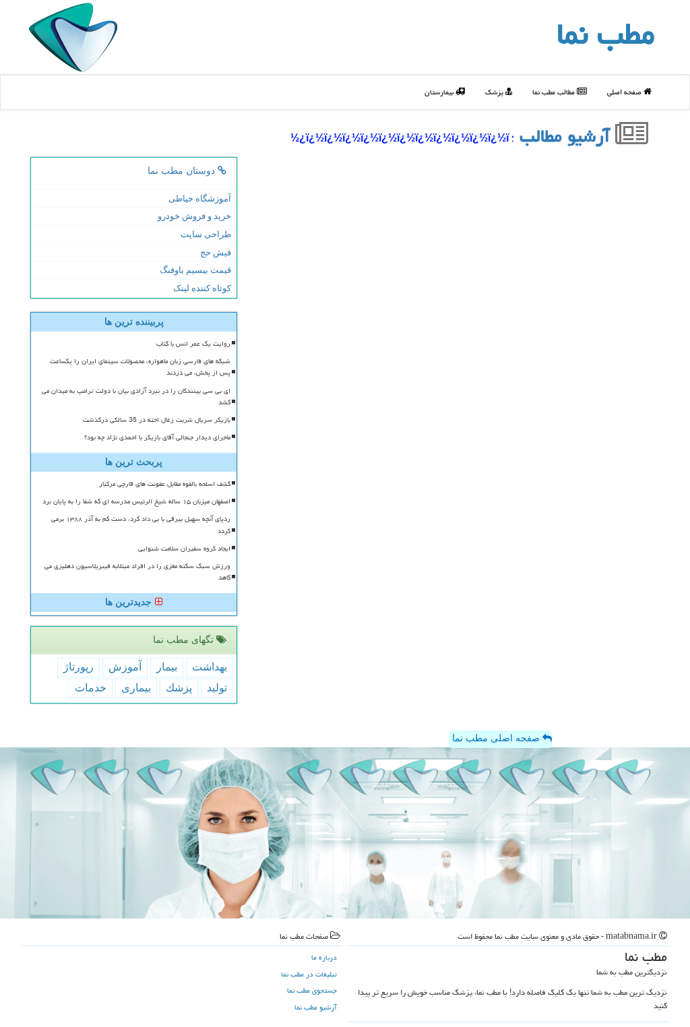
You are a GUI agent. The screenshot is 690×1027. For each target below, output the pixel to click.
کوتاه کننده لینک (202, 288)
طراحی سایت (206, 234)
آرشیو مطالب (567, 136)
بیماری (136, 687)
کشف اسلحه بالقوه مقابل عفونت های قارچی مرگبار (164, 484)
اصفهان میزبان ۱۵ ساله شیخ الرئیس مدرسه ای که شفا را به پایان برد (136, 501)
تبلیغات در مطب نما (309, 974)
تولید (217, 687)
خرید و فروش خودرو (194, 216)
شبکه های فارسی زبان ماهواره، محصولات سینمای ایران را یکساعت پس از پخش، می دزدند (140, 366)
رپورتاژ (78, 667)
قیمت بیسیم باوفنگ (195, 270)
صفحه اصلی (625, 92)
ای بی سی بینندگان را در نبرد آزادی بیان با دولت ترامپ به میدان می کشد (136, 396)
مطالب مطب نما (554, 92)
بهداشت (209, 667)
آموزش (125, 667)
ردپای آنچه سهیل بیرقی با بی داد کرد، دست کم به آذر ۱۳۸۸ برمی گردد (140, 524)
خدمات (90, 687)
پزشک (495, 92)
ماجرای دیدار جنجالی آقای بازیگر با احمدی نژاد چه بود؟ (157, 437)
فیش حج (215, 252)
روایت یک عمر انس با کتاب (193, 343)
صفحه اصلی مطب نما (497, 738)
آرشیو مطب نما (315, 1007)
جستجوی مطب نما (312, 990)
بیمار (166, 667)
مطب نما (606, 34)
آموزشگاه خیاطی (199, 198)
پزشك (179, 687)
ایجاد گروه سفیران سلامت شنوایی (184, 548)
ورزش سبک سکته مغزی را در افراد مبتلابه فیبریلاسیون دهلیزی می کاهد (137, 571)
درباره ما (324, 957)
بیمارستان (440, 92)
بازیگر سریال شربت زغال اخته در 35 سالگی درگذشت (156, 420)
